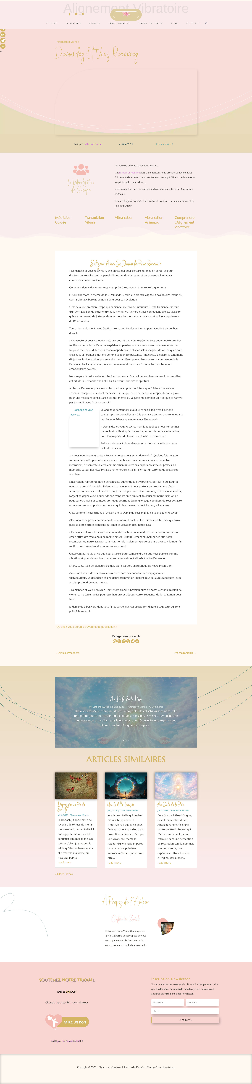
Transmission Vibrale (67, 41)
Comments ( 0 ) (164, 144)
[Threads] (128, 641)
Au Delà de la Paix (126, 699)
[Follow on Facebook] (69, 14)
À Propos (73, 23)
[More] (137, 641)
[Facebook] (115, 641)
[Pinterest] (119, 641)
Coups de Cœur (150, 23)
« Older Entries (64, 874)
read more (65, 862)
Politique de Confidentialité (67, 1041)
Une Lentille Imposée (121, 805)
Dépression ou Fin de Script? (71, 807)
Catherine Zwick (92, 144)
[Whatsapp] (124, 641)
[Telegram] (133, 641)
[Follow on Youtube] (76, 14)
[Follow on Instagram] (82, 14)
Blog (175, 23)
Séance (94, 23)
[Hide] (1, 51)
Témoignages (119, 23)
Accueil (52, 23)
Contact (194, 23)
